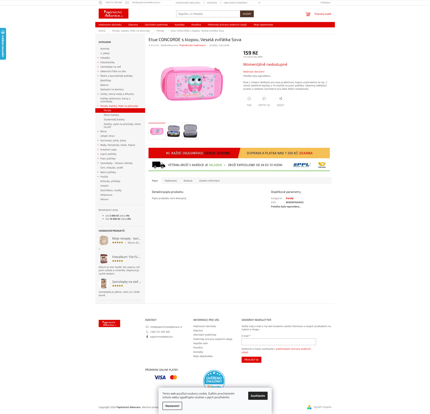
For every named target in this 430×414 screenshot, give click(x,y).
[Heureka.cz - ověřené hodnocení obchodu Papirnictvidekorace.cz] (214, 381)
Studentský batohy (114, 119)
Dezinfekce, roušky (110, 190)
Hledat (247, 13)
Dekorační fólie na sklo (113, 71)
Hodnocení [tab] (171, 180)
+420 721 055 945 (160, 331)
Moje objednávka (203, 356)
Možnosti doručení (253, 71)
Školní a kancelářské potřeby (116, 75)
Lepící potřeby (108, 154)
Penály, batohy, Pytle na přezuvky (119, 106)
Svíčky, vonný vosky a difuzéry (117, 94)
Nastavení (172, 406)
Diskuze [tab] (188, 180)
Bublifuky (105, 80)
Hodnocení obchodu (188, 2)
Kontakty (198, 351)
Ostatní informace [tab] (209, 180)
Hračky (104, 176)
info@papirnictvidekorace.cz (166, 326)
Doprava (212, 2)
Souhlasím (258, 396)
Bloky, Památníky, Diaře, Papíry (117, 145)
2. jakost (105, 53)
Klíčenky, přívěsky (110, 181)
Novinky (104, 48)
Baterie (104, 85)
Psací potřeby (108, 158)
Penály (107, 110)
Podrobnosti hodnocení (192, 45)
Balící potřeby (108, 172)
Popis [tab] (155, 180)
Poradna (198, 347)
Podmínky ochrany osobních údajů (212, 339)
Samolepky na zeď (110, 66)
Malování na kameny (112, 89)
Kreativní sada (108, 149)
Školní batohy (111, 114)
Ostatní (104, 185)
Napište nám (200, 343)
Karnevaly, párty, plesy (113, 140)
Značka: (219, 45)
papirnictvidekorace (161, 336)
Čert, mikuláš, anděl (111, 167)
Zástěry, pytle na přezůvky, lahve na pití (122, 125)
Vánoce (104, 199)
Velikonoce (106, 194)
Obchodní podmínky (235, 2)
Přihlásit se (251, 359)
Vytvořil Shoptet (322, 406)
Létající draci (107, 135)
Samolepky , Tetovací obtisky (116, 163)
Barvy (103, 131)
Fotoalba (105, 57)
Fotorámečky (107, 62)
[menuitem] (110, 24)
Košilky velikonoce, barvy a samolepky (115, 100)
